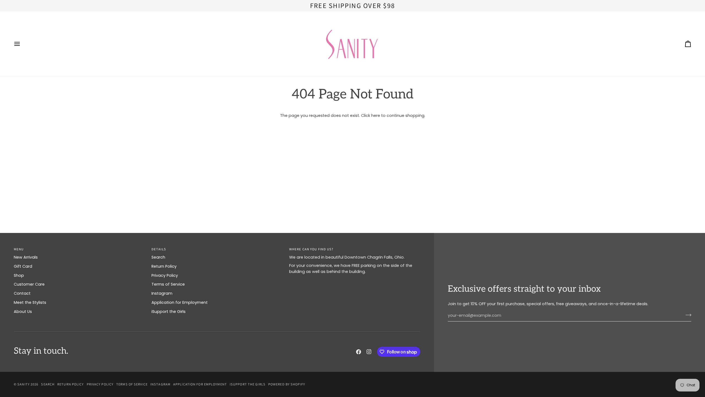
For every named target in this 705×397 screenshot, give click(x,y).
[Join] (686, 314)
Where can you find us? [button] (311, 249)
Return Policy (164, 266)
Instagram (161, 293)
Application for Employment (179, 302)
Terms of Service (168, 284)
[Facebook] (358, 351)
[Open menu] (22, 44)
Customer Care (29, 284)
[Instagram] (369, 351)
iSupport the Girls (168, 311)
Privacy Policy (164, 275)
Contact (22, 293)
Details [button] (158, 249)
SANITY (23, 384)
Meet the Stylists (30, 302)
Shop (19, 275)
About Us (23, 311)
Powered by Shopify (286, 384)
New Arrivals (26, 257)
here (375, 115)
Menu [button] (19, 249)
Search (158, 257)
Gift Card (23, 266)
